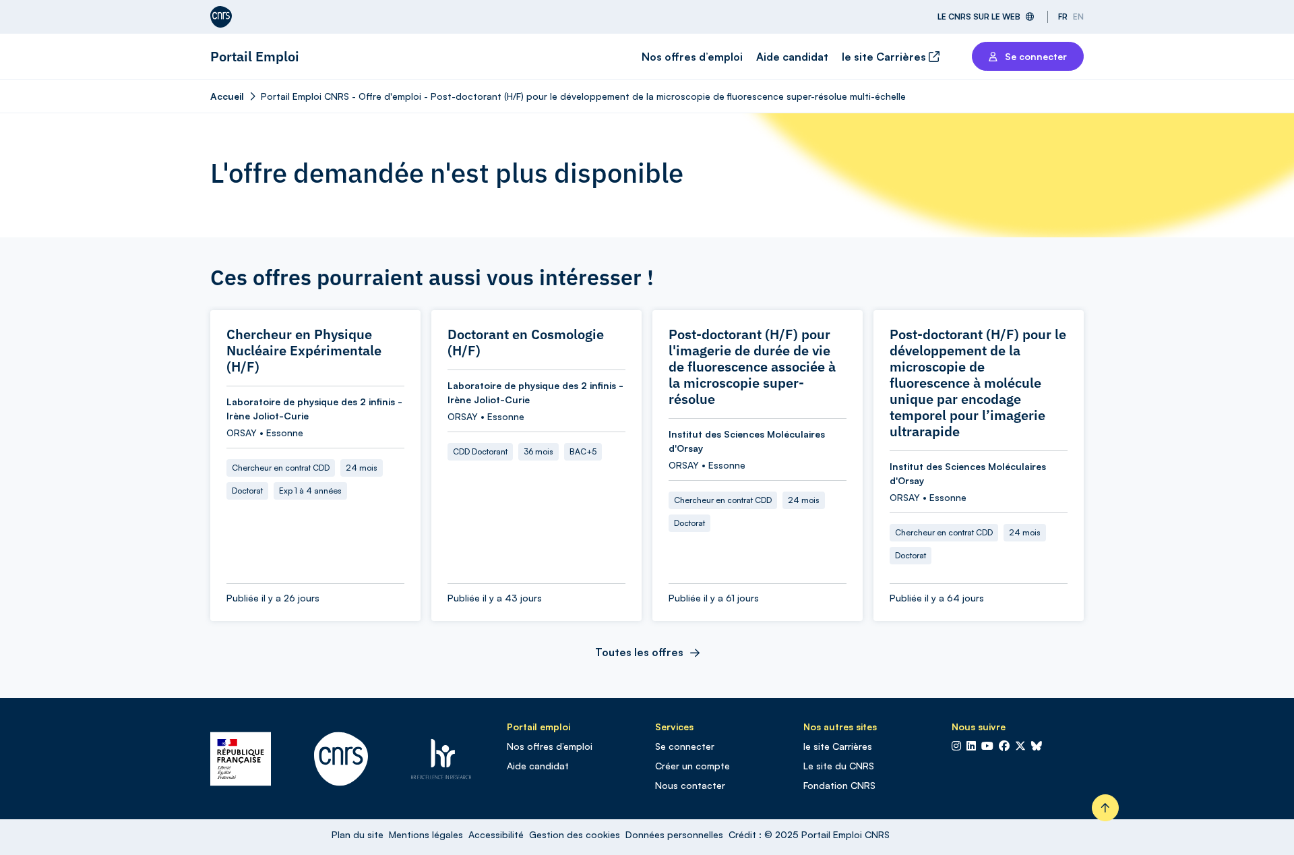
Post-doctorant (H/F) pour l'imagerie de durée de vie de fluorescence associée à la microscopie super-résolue (752, 366)
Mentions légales (426, 834)
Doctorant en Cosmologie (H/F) (526, 342)
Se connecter (684, 746)
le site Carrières (885, 56)
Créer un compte (692, 765)
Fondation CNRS (839, 785)
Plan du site (357, 834)
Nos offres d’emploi (692, 56)
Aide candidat (792, 56)
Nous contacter (690, 785)
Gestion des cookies (574, 834)
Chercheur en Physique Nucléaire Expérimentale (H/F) (303, 350)
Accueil (227, 96)
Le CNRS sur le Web (978, 16)
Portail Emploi (254, 56)
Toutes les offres (639, 652)
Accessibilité (496, 834)
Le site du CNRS (838, 765)
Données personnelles (674, 834)
